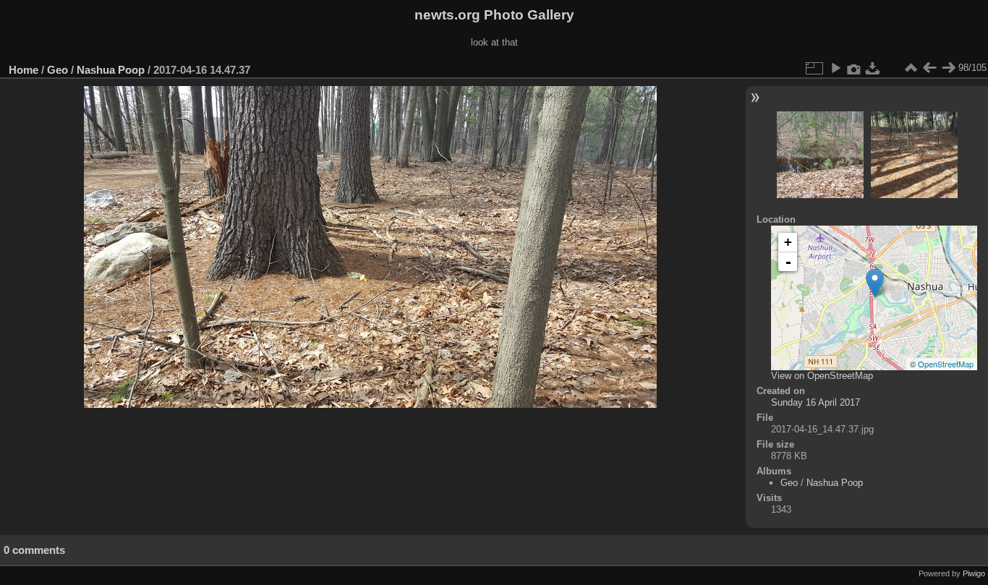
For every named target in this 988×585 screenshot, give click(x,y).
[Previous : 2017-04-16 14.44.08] (929, 68)
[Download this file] (873, 68)
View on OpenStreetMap (822, 375)
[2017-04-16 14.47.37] (875, 283)
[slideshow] (835, 68)
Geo (57, 70)
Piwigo (974, 573)
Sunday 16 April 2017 (815, 402)
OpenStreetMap (946, 364)
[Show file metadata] (854, 68)
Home (23, 70)
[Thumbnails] (910, 68)
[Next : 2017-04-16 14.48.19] (948, 68)
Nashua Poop (111, 70)
